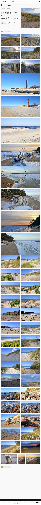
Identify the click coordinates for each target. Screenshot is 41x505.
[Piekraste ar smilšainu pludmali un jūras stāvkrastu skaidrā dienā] (10, 452)
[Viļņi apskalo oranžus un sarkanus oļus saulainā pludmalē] (10, 413)
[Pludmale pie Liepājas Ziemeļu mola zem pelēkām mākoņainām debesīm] (30, 386)
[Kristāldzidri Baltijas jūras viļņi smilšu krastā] (10, 439)
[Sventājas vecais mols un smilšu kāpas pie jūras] (20, 143)
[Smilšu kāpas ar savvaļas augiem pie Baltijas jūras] (30, 294)
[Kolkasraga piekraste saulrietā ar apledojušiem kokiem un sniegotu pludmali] (20, 165)
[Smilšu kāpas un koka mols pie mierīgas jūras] (30, 333)
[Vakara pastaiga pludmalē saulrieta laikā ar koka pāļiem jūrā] (21, 464)
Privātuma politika (20, 503)
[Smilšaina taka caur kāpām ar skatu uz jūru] (10, 373)
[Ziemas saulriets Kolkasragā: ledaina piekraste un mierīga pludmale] (20, 232)
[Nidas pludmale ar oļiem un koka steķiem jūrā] (30, 320)
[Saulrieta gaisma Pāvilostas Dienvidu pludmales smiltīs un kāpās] (10, 59)
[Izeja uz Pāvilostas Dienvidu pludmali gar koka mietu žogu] (10, 72)
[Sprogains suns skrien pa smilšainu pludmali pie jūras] (9, 464)
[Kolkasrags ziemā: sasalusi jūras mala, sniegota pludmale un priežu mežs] (20, 254)
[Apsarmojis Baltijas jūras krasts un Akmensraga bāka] (20, 94)
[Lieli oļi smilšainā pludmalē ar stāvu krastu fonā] (30, 400)
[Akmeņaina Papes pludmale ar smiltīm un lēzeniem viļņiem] (30, 307)
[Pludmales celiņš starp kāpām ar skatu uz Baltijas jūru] (30, 373)
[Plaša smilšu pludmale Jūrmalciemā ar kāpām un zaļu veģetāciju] (10, 267)
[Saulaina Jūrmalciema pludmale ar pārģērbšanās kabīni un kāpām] (30, 267)
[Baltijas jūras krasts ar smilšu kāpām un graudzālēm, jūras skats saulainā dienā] (30, 439)
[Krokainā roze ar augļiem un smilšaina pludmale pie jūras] (10, 347)
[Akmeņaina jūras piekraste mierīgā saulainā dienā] (10, 400)
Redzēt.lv (5, 1)
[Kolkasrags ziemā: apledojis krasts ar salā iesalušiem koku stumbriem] (20, 187)
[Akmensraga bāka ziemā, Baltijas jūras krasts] (20, 116)
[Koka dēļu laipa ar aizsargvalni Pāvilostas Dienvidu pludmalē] (30, 72)
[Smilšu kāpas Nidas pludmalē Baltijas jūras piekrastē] (10, 360)
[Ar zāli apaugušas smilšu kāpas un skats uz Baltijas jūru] (30, 347)
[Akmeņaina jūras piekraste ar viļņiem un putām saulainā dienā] (30, 413)
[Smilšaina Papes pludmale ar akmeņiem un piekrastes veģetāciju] (10, 307)
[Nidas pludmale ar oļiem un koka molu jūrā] (10, 333)
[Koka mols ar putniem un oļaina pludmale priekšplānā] (10, 320)
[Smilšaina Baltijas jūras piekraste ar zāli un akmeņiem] (10, 294)
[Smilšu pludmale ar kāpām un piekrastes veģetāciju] (30, 360)
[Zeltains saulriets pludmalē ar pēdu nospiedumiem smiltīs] (33, 464)
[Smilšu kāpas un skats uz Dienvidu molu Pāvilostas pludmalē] (30, 59)
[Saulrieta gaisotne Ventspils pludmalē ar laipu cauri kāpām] (30, 452)
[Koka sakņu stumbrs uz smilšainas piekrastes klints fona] (10, 426)
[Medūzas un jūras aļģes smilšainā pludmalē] (30, 426)
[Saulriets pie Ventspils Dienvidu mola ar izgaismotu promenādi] (10, 386)
